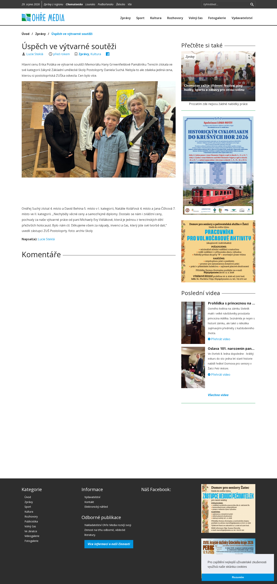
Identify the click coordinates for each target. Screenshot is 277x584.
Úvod (25, 34)
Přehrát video (220, 339)
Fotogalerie (217, 18)
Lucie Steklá (35, 54)
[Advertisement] (98, 190)
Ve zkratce (30, 531)
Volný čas (196, 18)
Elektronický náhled (96, 506)
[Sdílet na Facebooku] (107, 54)
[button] (248, 567)
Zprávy (125, 18)
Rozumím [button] (238, 577)
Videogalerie (31, 536)
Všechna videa (218, 395)
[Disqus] (99, 314)
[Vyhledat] (252, 4)
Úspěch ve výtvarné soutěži (72, 34)
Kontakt (89, 502)
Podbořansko (105, 4)
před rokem (61, 54)
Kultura (155, 18)
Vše (130, 4)
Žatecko (120, 4)
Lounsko (90, 4)
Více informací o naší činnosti (109, 544)
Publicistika (31, 521)
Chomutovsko (74, 4)
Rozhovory (175, 18)
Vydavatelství (242, 18)
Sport (140, 18)
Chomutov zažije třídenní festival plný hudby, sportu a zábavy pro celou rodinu (214, 87)
